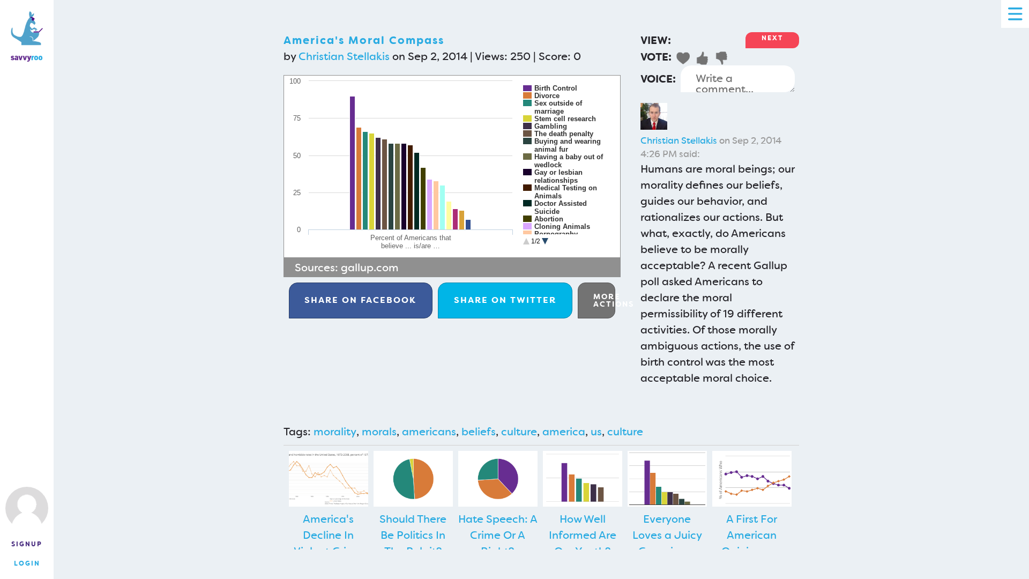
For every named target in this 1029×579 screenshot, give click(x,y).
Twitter (505, 300)
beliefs (478, 432)
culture (519, 432)
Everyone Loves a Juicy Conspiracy (667, 535)
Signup (26, 544)
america (563, 432)
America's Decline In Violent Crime (328, 535)
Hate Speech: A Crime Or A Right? (498, 535)
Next (772, 38)
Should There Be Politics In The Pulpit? (412, 535)
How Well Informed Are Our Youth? (582, 535)
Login (27, 563)
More (604, 300)
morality (335, 432)
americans (429, 432)
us (596, 432)
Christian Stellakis (344, 56)
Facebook (360, 300)
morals (379, 432)
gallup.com (370, 267)
